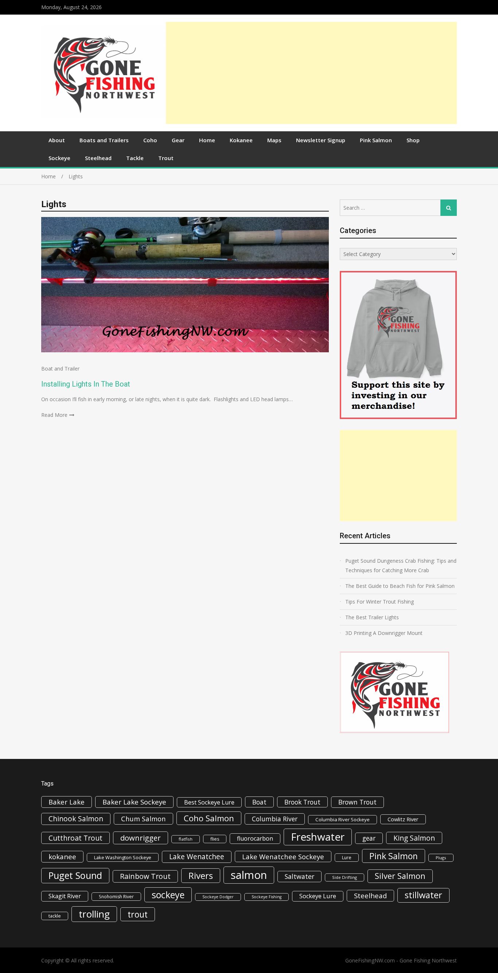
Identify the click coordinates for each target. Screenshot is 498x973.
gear (369, 838)
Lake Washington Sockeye (122, 857)
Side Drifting (344, 877)
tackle (54, 916)
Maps (274, 140)
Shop (413, 140)
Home (207, 140)
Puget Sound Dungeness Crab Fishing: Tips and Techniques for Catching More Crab (400, 565)
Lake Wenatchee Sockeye (283, 856)
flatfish (185, 839)
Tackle (135, 158)
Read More (54, 414)
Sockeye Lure (317, 896)
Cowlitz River (403, 819)
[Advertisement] (311, 73)
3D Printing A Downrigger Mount (384, 632)
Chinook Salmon (75, 818)
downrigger (140, 838)
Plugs (441, 857)
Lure (346, 857)
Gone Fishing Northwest (428, 960)
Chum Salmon (143, 818)
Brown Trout (357, 802)
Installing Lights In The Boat (85, 384)
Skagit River (64, 896)
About (56, 140)
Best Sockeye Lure (209, 802)
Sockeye (59, 158)
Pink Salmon (376, 140)
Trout (166, 158)
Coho (150, 140)
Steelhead (98, 158)
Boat (259, 802)
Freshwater (318, 837)
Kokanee (241, 140)
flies (214, 839)
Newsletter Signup (320, 140)
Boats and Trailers (104, 140)
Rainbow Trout (145, 876)
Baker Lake (66, 801)
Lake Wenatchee (196, 856)
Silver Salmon (400, 876)
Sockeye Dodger (218, 896)
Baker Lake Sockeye (134, 802)
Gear (178, 140)
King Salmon (414, 838)
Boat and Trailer (60, 368)
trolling (94, 913)
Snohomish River (116, 896)
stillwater (423, 895)
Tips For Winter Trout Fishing (379, 601)
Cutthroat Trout (75, 838)
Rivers (200, 875)
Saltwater (299, 876)
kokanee (62, 856)
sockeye (168, 894)
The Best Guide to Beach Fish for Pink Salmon (400, 585)
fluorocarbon (255, 838)
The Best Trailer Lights (372, 617)
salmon (249, 875)
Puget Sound (75, 875)
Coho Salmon (209, 818)
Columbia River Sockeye (342, 819)
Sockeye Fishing (266, 896)
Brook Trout (302, 802)
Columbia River (274, 818)
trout (138, 914)
